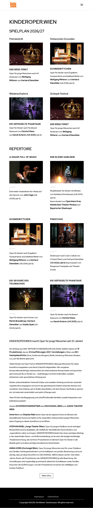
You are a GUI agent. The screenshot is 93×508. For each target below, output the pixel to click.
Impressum (39, 496)
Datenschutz (53, 496)
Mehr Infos (46, 475)
